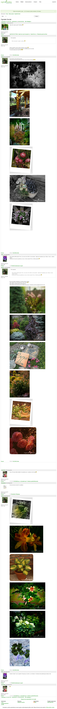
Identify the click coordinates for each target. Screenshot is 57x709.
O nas (2, 702)
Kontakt (2, 704)
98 (12, 21)
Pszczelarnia (3, 483)
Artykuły (17, 1)
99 (13, 21)
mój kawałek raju (17, 481)
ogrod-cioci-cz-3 (12, 34)
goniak (2, 35)
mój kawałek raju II (23, 481)
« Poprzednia (3, 21)
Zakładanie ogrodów (21, 702)
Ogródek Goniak (17, 13)
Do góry (2, 34)
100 (14, 21)
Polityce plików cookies (50, 707)
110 (26, 21)
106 (23, 21)
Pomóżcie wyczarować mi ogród (17, 265)
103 (19, 21)
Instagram (35, 1)
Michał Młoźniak (50, 702)
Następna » (29, 21)
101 (16, 21)
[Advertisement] (28, 7)
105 (21, 21)
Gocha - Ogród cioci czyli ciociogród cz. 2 (22, 34)
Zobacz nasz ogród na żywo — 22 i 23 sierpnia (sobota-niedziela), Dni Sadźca (27, 11)
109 (25, 21)
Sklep (40, 1)
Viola (2, 254)
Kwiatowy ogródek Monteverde (32, 481)
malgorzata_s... (4, 22)
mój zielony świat (16, 55)
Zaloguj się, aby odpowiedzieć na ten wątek (28, 699)
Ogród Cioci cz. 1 (34, 34)
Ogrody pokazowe (28, 1)
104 (20, 21)
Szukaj (36, 16)
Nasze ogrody (11, 13)
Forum (22, 1)
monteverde (3, 470)
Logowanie (54, 1)
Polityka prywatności (4, 703)
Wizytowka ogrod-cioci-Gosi (42, 34)
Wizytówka (18, 494)
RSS (35, 702)
